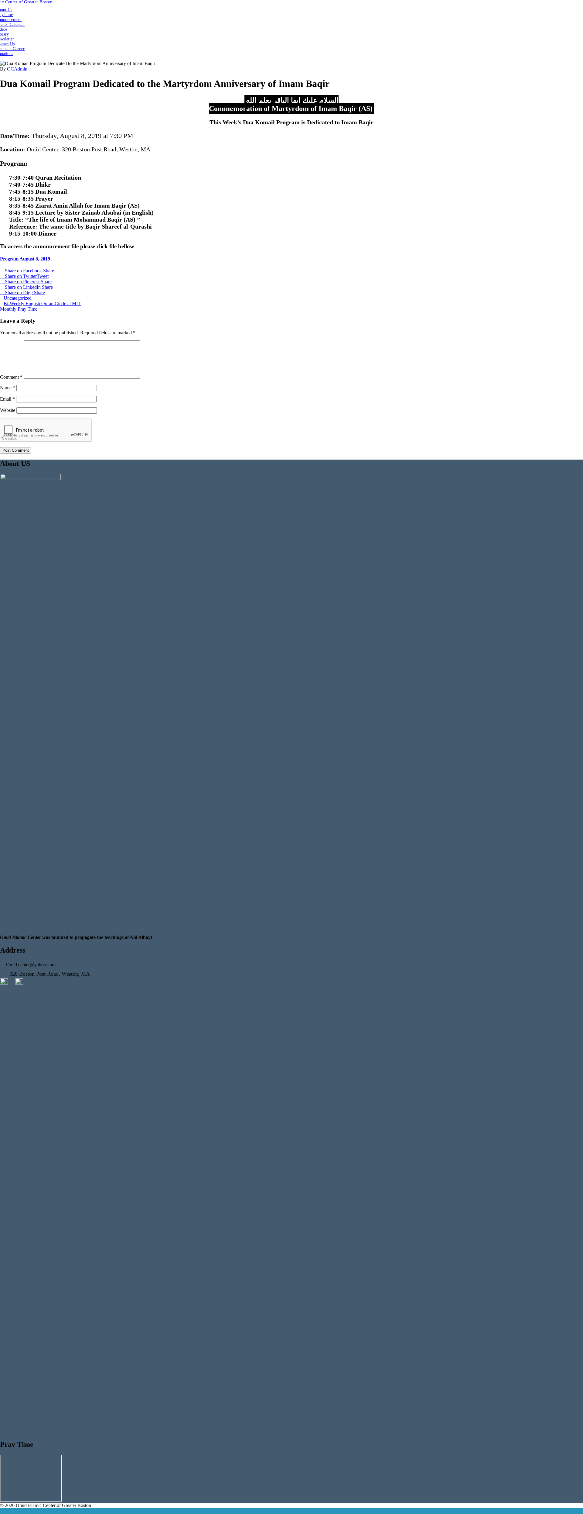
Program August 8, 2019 (25, 258)
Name (7, 387)
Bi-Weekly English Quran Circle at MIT (42, 303)
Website (7, 410)
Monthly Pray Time (18, 309)
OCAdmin (17, 68)
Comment (11, 377)
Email (7, 399)
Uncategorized (18, 298)
